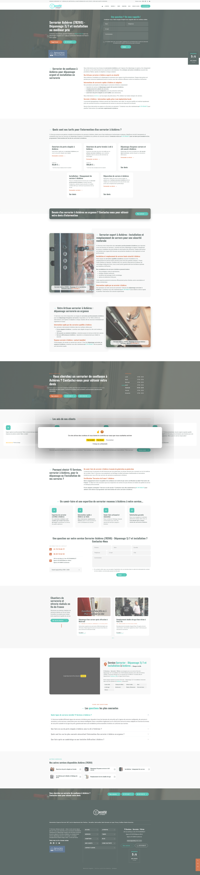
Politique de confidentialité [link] (100, 444)
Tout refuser (100, 440)
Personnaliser (110, 440)
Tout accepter (90, 440)
